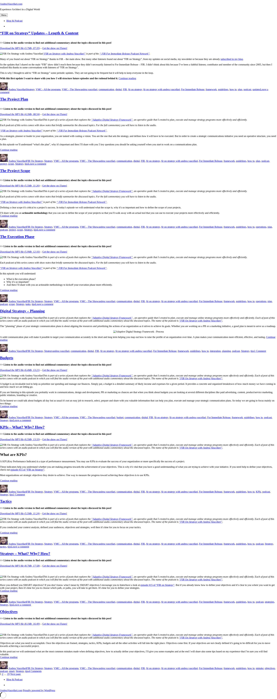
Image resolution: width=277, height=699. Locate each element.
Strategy (30, 89)
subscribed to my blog (232, 59)
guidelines (223, 89)
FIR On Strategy (34, 161)
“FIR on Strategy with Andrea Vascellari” (64, 53)
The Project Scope (15, 171)
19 (8, 674)
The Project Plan (14, 99)
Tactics (6, 501)
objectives (270, 668)
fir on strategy (135, 89)
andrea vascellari (88, 89)
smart (11, 671)
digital (118, 89)
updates (256, 89)
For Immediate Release (192, 89)
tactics (3, 546)
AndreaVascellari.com (11, 4)
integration (215, 351)
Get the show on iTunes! (54, 48)
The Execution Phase (17, 236)
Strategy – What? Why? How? (25, 553)
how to (233, 89)
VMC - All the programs (48, 89)
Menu (3, 15)
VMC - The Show (71, 89)
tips (26, 163)
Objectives (8, 611)
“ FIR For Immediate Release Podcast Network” (125, 53)
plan (240, 89)
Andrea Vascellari (17, 89)
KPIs (258, 491)
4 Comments (35, 671)
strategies (269, 602)
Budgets (6, 358)
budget (120, 417)
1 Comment (260, 351)
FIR (125, 89)
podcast (247, 89)
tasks (27, 304)
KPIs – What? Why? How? (22, 427)
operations (261, 227)
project (3, 163)
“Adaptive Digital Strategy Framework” (112, 119)
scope (11, 163)
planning (226, 351)
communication (106, 89)
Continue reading (127, 78)
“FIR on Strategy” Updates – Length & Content (39, 33)
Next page (15, 674)
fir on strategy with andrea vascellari (161, 89)
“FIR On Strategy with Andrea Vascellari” (200, 320)
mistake (260, 668)
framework (211, 89)
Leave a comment (37, 163)
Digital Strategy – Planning (22, 311)
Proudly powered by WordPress (39, 690)
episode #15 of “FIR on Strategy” (27, 469)
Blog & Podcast (14, 20)
